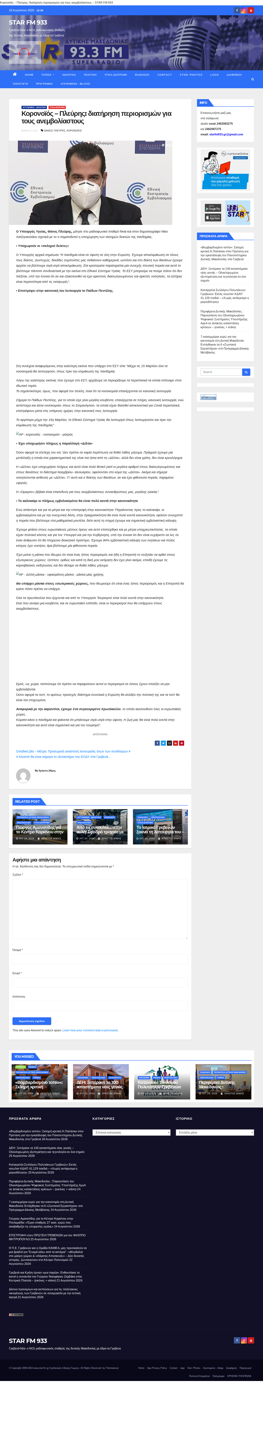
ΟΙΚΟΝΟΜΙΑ (83, 1078)
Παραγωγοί (20, 83)
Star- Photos (191, 74)
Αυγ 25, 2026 (87, 1093)
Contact (164, 74)
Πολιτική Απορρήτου (199, 1376)
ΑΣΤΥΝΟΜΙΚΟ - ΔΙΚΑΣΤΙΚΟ (34, 107)
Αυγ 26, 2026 (25, 1093)
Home (29, 74)
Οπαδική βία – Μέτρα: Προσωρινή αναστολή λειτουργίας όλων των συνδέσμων (72, 751)
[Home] (15, 74)
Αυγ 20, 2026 (87, 838)
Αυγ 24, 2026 (26, 838)
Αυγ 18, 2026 (147, 838)
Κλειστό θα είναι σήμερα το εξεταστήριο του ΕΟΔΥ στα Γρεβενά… (64, 757)
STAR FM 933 (28, 22)
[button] (252, 79)
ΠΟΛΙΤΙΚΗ (90, 74)
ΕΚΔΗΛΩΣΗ (142, 74)
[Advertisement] (100, 333)
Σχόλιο (18, 874)
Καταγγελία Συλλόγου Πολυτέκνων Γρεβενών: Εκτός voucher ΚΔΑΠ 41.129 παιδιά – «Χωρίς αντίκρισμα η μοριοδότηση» (43, 1168)
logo (214, 74)
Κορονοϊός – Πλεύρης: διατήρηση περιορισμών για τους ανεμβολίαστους (96, 117)
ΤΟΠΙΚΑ (46, 74)
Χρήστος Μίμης (47, 770)
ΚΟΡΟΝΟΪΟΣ (74, 130)
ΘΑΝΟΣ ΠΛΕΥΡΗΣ (54, 130)
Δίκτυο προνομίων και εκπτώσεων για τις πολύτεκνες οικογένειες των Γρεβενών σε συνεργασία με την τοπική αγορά (45, 1293)
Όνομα (18, 950)
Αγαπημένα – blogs (75, 83)
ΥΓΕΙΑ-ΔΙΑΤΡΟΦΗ (115, 74)
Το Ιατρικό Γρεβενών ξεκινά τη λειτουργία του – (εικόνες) (160, 832)
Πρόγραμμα (44, 83)
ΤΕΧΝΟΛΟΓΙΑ (115, 1078)
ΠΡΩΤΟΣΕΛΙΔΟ (23, 823)
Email (17, 973)
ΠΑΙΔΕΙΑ (32, 1067)
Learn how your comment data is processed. (90, 1030)
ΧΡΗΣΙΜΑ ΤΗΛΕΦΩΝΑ (239, 1376)
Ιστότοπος (19, 996)
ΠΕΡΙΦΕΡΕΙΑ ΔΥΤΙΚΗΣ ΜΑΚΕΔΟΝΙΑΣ (33, 817)
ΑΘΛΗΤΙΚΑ (69, 74)
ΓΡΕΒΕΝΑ (20, 1067)
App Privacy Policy (157, 1368)
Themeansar (112, 1368)
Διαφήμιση (234, 74)
